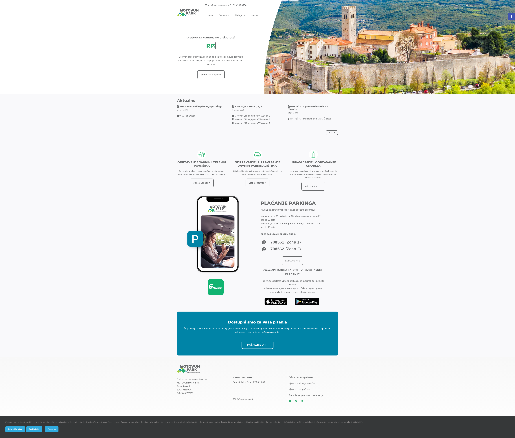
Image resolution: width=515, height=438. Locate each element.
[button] (511, 16)
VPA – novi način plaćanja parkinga (200, 106)
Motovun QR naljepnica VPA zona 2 (252, 119)
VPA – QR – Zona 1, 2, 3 (248, 106)
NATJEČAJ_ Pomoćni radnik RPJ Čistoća (310, 119)
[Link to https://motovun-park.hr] (290, 401)
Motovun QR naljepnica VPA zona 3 (252, 123)
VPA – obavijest (187, 116)
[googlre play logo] (307, 296)
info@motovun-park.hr (218, 5)
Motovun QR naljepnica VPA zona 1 (252, 116)
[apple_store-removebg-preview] (276, 297)
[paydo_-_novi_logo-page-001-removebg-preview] (216, 280)
